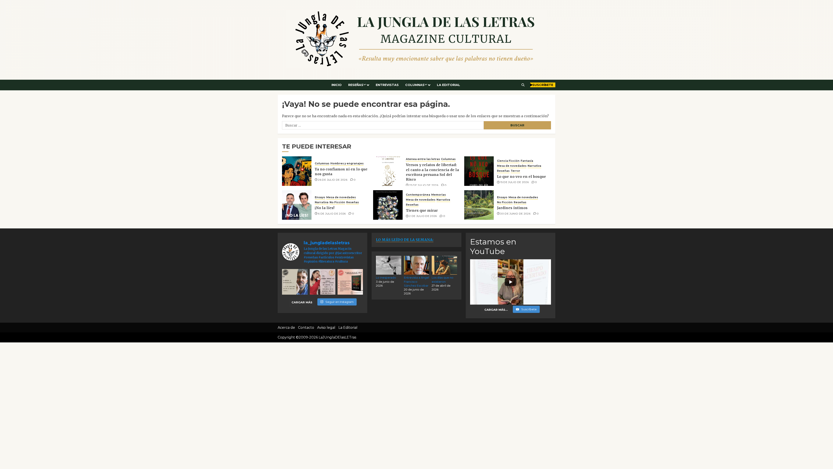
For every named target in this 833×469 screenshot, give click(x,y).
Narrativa (534, 165)
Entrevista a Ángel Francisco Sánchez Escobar (416, 281)
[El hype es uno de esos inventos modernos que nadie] (295, 282)
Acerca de (286, 327)
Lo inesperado (386, 277)
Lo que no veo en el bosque (521, 176)
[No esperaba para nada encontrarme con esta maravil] (350, 282)
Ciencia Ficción (508, 160)
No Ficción (337, 202)
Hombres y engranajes (347, 163)
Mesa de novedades (511, 165)
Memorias (438, 194)
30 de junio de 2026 (515, 213)
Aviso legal (326, 327)
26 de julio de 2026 (332, 179)
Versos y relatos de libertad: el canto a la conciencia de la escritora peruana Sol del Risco (432, 172)
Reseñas (355, 85)
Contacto (306, 327)
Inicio (336, 85)
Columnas (415, 85)
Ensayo (320, 197)
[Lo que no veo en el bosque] (479, 171)
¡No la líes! (324, 208)
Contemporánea (418, 194)
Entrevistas (387, 85)
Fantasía (527, 160)
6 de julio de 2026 (332, 213)
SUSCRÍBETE (542, 85)
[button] (523, 85)
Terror (515, 170)
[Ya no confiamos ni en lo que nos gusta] (297, 171)
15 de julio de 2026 (514, 182)
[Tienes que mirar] (388, 205)
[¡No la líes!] (297, 205)
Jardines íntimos (512, 208)
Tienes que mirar (422, 210)
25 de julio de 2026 (423, 185)
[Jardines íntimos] (479, 205)
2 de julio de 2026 (423, 216)
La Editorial (448, 85)
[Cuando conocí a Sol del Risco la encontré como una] (322, 282)
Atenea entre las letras (423, 159)
